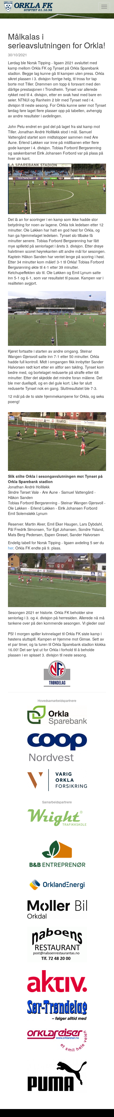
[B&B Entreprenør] (57, 857)
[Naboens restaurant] (57, 948)
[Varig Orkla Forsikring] (57, 784)
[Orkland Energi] (57, 889)
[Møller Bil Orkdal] (57, 913)
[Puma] (57, 1080)
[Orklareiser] (57, 1044)
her (10, 548)
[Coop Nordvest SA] (57, 751)
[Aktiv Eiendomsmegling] (57, 985)
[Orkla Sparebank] (57, 719)
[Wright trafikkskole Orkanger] (57, 821)
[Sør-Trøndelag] (57, 1014)
